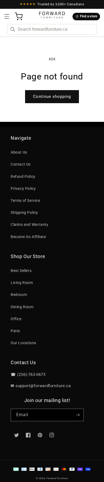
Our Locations (23, 343)
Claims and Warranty (29, 224)
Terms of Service (25, 200)
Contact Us (21, 164)
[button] (7, 16)
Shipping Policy (24, 212)
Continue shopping (52, 96)
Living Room (22, 282)
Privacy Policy (23, 188)
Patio (15, 331)
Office (16, 319)
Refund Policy (23, 176)
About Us (19, 152)
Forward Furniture (57, 478)
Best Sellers (21, 270)
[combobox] (52, 29)
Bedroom (19, 294)
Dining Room (22, 307)
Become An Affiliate (28, 237)
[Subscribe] (77, 415)
